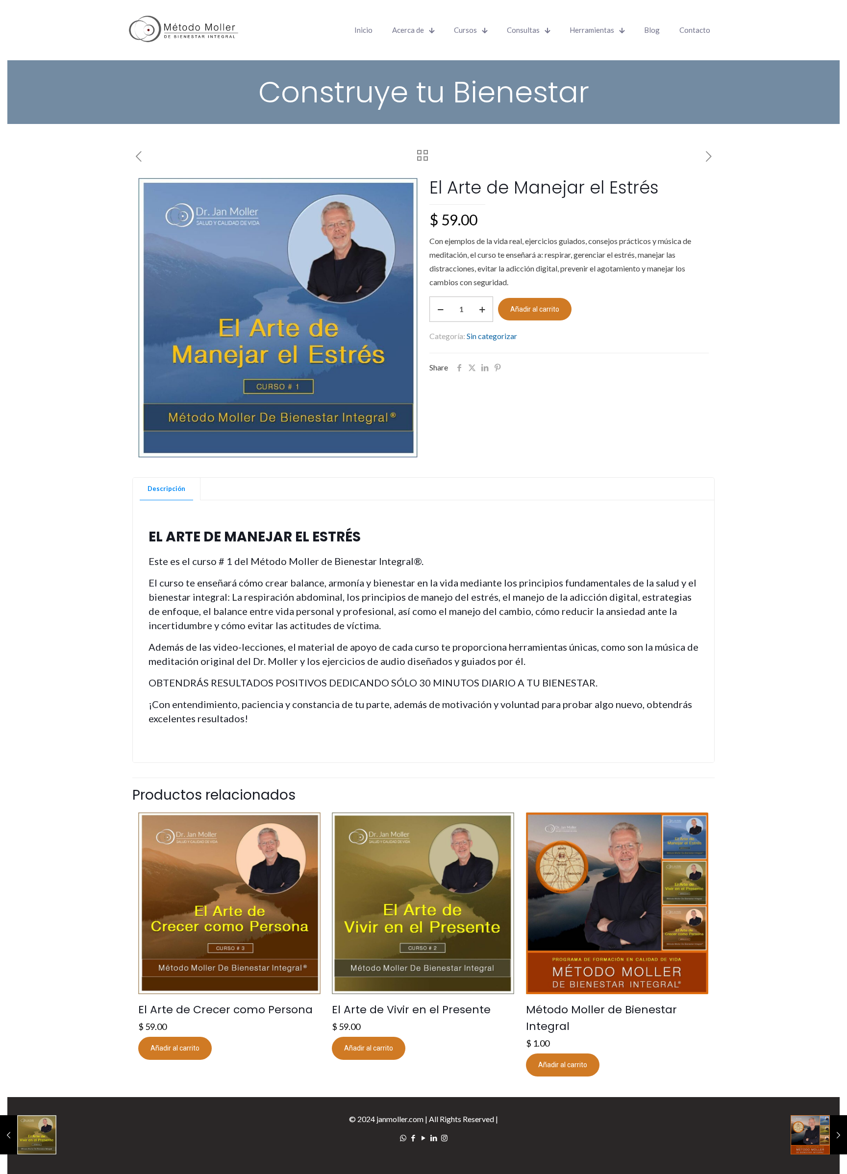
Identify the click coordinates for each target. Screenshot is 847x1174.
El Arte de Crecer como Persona (225, 1009)
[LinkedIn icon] (434, 1137)
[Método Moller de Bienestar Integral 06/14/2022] (819, 1134)
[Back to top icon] (806, 1157)
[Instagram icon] (444, 1137)
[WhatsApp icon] (403, 1137)
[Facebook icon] (413, 1137)
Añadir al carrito (534, 309)
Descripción (166, 488)
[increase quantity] (482, 309)
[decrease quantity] (440, 309)
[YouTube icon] (423, 1137)
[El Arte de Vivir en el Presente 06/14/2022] (28, 1134)
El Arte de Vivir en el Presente (411, 1009)
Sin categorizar (492, 336)
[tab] (166, 489)
